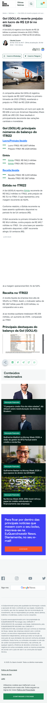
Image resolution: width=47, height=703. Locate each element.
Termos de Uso (6, 674)
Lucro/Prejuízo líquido (15, 140)
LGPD (3, 679)
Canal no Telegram (34, 56)
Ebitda (11, 160)
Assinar (23, 549)
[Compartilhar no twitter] (29, 362)
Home (5, 13)
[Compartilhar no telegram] (23, 362)
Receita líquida (11, 170)
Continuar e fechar (23, 696)
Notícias (11, 13)
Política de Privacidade (9, 670)
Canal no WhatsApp (14, 56)
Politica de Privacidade (26, 690)
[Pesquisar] (31, 4)
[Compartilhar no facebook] (18, 362)
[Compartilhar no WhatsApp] (34, 362)
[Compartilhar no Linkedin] (12, 362)
